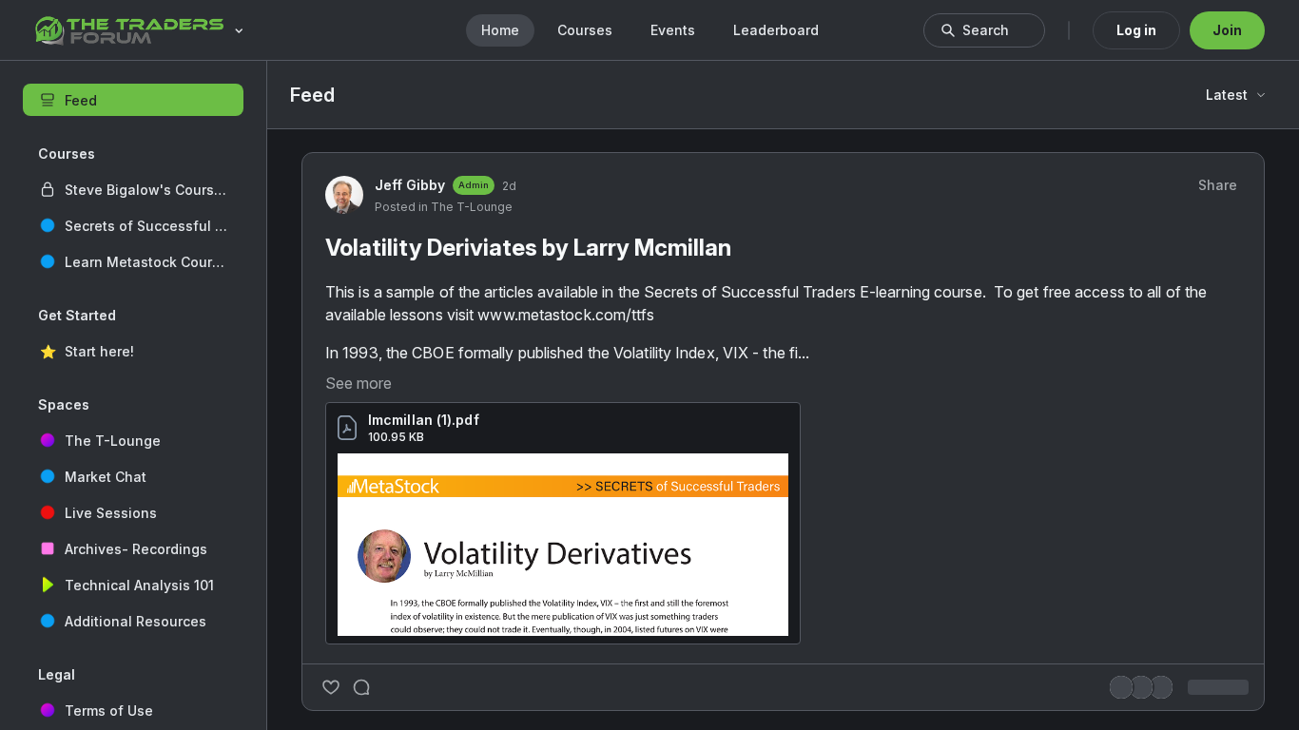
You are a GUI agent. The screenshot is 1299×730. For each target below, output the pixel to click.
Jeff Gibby (410, 517)
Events (672, 30)
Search (985, 30)
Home (500, 30)
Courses (584, 30)
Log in (1136, 30)
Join (1227, 30)
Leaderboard (776, 30)
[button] (133, 189)
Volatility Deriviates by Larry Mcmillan (528, 579)
